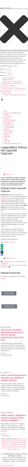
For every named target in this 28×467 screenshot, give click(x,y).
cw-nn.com (18, 446)
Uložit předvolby (20, 89)
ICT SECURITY (8, 116)
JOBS (5, 138)
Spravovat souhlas (6, 465)
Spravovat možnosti (8, 78)
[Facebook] (14, 250)
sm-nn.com (10, 446)
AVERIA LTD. (18, 454)
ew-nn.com (5, 444)
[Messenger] (14, 254)
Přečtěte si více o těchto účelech (12, 83)
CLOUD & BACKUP (9, 127)
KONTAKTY (7, 115)
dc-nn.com (20, 444)
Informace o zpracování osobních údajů (14, 95)
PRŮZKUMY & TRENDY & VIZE (12, 143)
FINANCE (6, 134)
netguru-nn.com (6, 442)
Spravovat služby (8, 79)
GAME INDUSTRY (9, 122)
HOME (5, 111)
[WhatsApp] (14, 247)
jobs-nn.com (17, 448)
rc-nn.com (12, 444)
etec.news (16, 449)
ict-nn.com (24, 439)
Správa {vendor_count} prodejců (12, 81)
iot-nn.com (14, 440)
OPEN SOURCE (8, 132)
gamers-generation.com (18, 442)
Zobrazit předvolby (6, 89)
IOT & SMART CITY (9, 124)
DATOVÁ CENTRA (9, 125)
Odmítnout (12, 85)
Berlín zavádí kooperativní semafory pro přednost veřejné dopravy (13, 378)
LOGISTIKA (7, 140)
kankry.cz (10, 448)
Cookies (19, 456)
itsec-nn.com (22, 440)
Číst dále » (4, 353)
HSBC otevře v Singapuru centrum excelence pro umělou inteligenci (13, 418)
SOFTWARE (7, 141)
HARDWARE (7, 136)
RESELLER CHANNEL (10, 120)
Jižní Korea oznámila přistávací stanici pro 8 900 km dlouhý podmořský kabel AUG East (12, 335)
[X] (14, 252)
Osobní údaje (11, 456)
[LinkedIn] (14, 245)
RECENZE (6, 129)
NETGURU (7, 118)
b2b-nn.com (5, 440)
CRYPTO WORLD (8, 131)
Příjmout (3, 85)
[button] (14, 29)
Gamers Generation (9, 242)
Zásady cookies (7, 93)
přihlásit (3, 278)
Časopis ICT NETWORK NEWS (12, 113)
